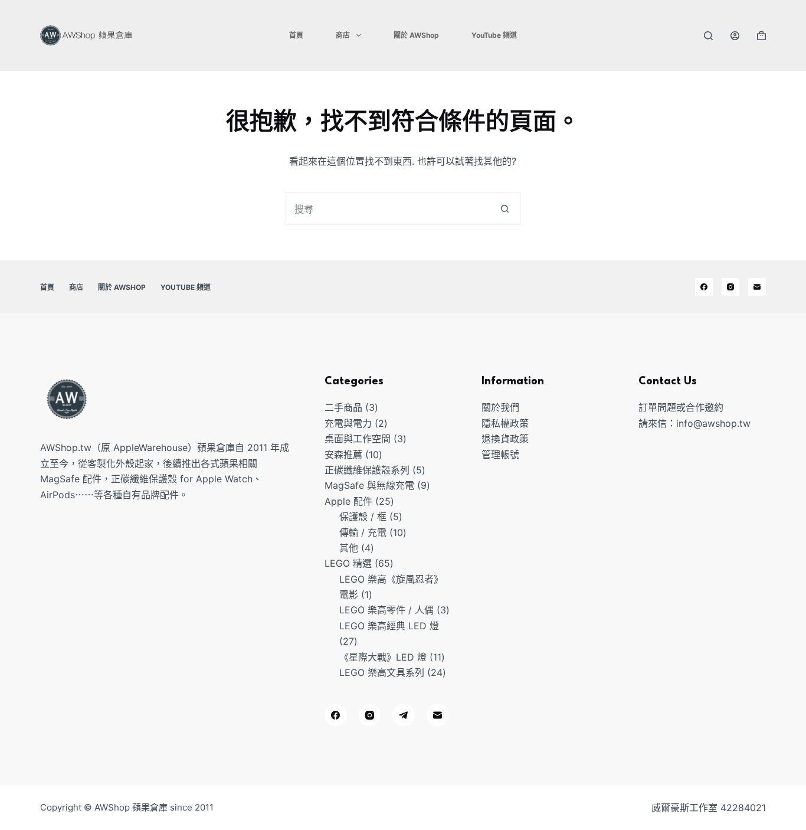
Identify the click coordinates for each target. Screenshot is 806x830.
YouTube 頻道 (494, 35)
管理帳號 (500, 454)
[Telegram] (403, 715)
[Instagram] (730, 287)
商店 (343, 35)
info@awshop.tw (713, 423)
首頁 (296, 35)
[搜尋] (708, 35)
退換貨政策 (505, 439)
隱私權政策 (505, 423)
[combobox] (387, 208)
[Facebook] (704, 287)
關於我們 (500, 407)
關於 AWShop (416, 35)
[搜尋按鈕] (504, 208)
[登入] (734, 35)
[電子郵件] (757, 287)
